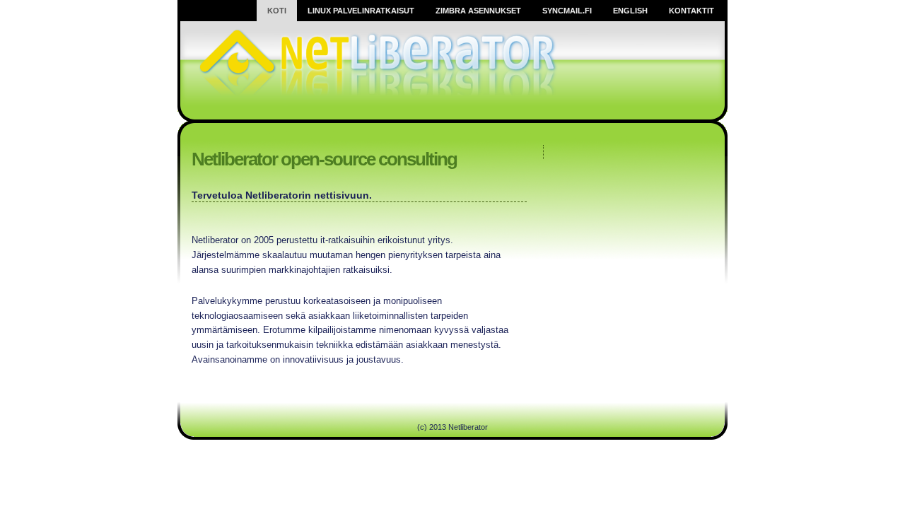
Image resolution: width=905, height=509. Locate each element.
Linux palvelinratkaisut (361, 10)
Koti (276, 10)
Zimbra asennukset (478, 10)
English (630, 10)
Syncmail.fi (567, 10)
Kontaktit (691, 10)
